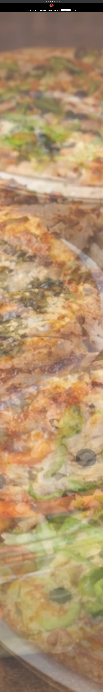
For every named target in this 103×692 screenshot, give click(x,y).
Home (29, 10)
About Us (35, 10)
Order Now (65, 10)
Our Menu (43, 10)
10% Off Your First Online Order (51, 1)
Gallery (50, 10)
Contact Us (57, 10)
